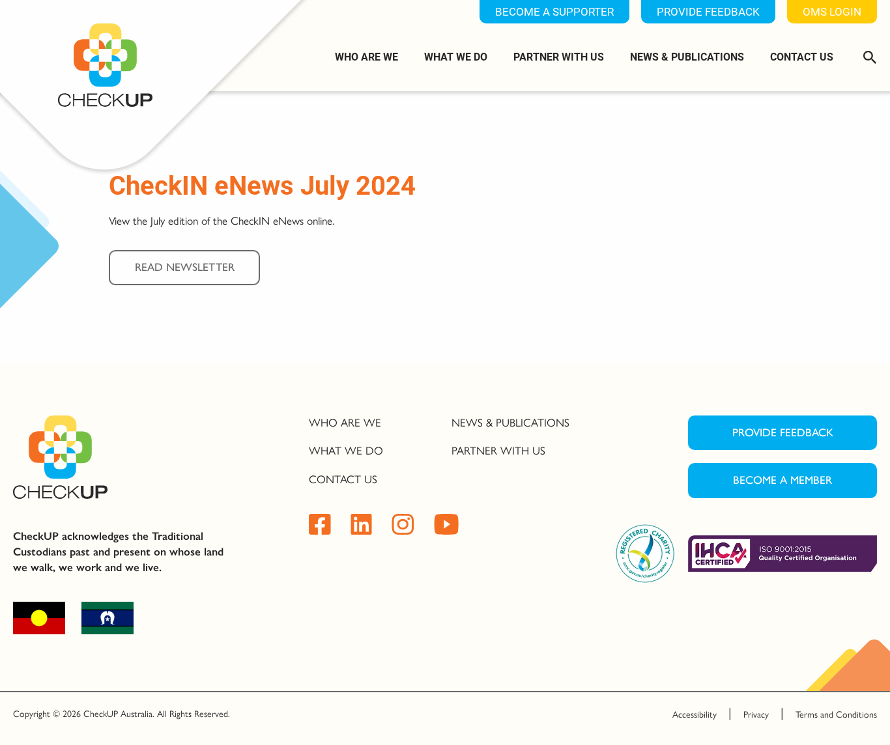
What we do (455, 56)
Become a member (782, 479)
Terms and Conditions (836, 714)
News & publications (687, 56)
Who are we (366, 56)
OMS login (832, 11)
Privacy (756, 714)
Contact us (801, 56)
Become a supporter (554, 11)
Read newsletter (185, 267)
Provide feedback (708, 11)
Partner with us (558, 56)
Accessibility (694, 714)
